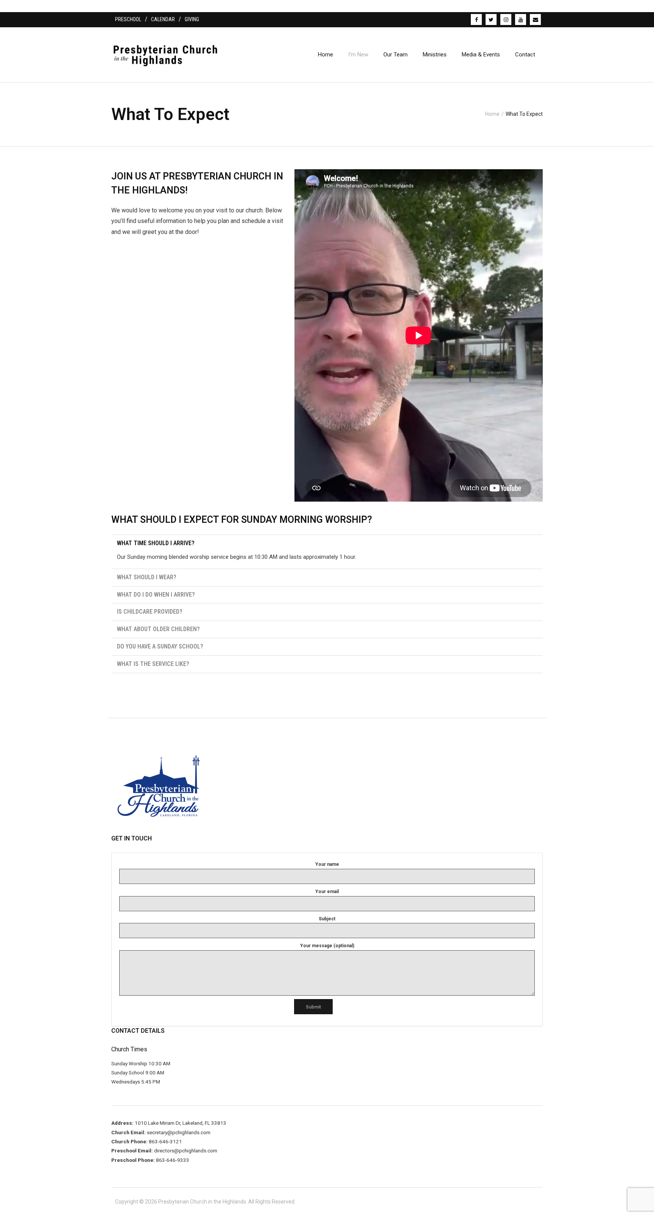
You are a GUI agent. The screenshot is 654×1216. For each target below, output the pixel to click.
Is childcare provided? (149, 611)
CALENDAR (163, 19)
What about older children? (158, 629)
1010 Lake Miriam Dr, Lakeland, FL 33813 (180, 1123)
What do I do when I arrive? (156, 594)
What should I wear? (146, 577)
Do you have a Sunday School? (160, 646)
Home (492, 114)
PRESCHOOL (128, 19)
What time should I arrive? (156, 543)
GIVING (192, 19)
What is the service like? (153, 663)
